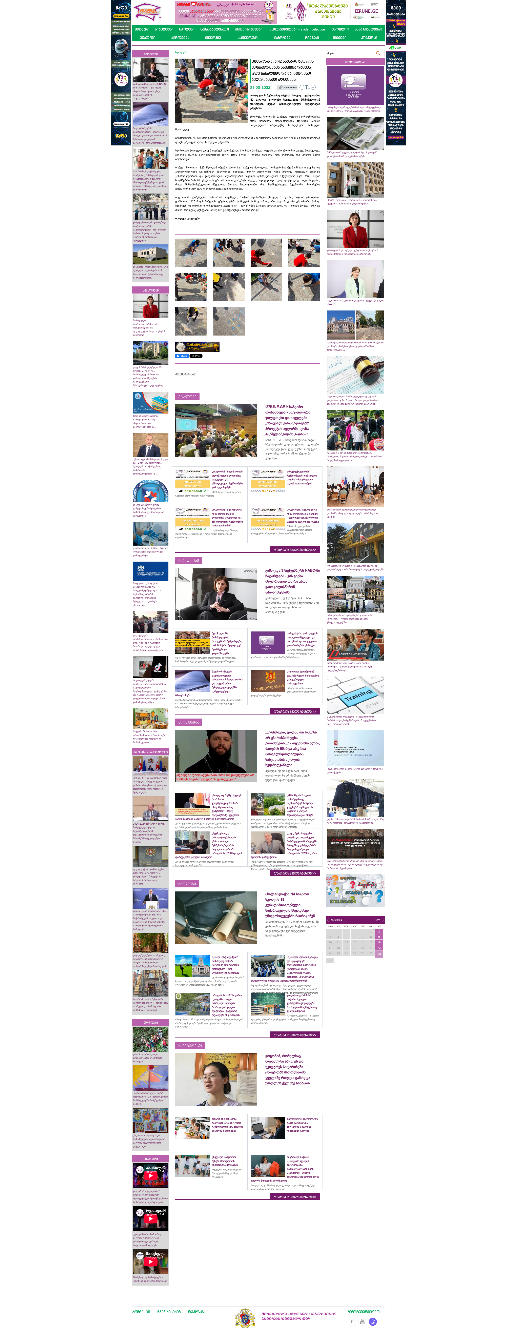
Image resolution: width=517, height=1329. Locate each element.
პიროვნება (180, 38)
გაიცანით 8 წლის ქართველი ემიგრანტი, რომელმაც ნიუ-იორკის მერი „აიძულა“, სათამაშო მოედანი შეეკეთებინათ (354, 456)
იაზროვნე (282, 38)
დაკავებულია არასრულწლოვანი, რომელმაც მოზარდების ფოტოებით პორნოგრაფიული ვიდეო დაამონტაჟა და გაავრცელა (150, 642)
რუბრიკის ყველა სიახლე (295, 550)
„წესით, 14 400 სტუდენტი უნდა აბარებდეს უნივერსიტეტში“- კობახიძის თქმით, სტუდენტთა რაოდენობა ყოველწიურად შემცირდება (150, 785)
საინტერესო (247, 38)
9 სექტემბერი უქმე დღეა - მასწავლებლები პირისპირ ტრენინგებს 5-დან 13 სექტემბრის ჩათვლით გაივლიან (351, 720)
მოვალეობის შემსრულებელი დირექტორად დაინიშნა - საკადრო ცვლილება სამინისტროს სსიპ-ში (352, 513)
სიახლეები (164, 29)
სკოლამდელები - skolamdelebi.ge (297, 29)
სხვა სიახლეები (368, 29)
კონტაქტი (141, 1311)
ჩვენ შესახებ (169, 1311)
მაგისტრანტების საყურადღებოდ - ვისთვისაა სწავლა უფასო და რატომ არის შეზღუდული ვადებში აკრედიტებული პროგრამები (150, 135)
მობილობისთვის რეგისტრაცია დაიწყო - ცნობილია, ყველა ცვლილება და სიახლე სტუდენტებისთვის (349, 667)
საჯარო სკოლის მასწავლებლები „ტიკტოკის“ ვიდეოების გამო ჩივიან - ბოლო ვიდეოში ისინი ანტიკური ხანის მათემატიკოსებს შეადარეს (353, 400)
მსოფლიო (340, 29)
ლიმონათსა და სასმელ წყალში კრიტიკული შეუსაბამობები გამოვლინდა (150, 552)
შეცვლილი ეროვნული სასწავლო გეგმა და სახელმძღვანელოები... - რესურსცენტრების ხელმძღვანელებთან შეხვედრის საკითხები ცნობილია (147, 594)
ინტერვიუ (213, 38)
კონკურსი (369, 38)
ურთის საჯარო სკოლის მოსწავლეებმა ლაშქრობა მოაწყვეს (147, 1058)
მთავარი (142, 29)
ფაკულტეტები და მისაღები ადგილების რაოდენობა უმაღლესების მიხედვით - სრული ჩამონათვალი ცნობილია (148, 876)
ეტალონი (148, 38)
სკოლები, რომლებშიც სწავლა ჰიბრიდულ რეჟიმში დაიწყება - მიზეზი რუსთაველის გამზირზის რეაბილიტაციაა (355, 346)
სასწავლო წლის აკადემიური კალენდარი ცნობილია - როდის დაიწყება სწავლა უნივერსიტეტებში (350, 619)
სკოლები (186, 29)
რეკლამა (196, 1311)
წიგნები (339, 38)
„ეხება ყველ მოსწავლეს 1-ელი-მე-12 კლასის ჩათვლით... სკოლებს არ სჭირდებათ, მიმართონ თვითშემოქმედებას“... (150, 466)
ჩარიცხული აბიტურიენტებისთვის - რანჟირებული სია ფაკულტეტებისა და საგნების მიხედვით (149, 327)
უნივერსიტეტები (248, 29)
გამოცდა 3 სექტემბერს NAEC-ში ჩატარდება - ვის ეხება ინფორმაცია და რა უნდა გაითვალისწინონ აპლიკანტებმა (150, 91)
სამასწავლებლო (214, 29)
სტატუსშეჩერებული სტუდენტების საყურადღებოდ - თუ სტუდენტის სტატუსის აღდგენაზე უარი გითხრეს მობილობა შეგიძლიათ (355, 865)
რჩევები (312, 38)
